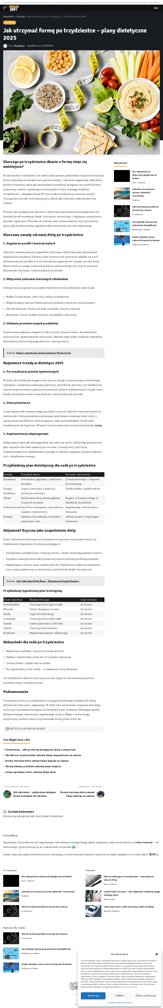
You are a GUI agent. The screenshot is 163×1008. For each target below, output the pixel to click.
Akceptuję (93, 996)
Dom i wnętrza (138, 183)
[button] (156, 954)
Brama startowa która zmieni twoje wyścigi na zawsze (37, 760)
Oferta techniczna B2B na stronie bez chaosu (44, 906)
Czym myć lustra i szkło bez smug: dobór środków (129, 906)
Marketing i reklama (141, 230)
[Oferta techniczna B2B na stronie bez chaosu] (122, 211)
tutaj (98, 425)
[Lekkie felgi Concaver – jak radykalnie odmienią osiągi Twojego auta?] (93, 896)
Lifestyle (10, 23)
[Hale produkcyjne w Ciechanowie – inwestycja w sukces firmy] (93, 881)
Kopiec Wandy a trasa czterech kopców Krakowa (46, 964)
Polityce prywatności (130, 987)
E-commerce (137, 215)
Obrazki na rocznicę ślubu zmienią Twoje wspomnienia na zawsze (43, 755)
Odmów (120, 996)
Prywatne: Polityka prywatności (120, 1002)
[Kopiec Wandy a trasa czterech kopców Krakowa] (122, 241)
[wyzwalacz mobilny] (6, 8)
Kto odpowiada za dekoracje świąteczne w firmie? (144, 175)
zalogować (23, 816)
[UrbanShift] (14, 8)
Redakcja (20, 46)
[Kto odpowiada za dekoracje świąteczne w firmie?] (122, 176)
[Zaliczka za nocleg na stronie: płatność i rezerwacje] (122, 193)
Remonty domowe (112, 911)
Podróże (136, 200)
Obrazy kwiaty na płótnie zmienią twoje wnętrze (33, 766)
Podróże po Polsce (140, 245)
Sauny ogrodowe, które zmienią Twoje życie (30, 772)
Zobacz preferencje (145, 996)
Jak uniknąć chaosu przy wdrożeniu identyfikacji (46, 949)
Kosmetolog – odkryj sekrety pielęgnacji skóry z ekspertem (40, 749)
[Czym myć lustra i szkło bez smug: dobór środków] (93, 911)
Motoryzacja (109, 899)
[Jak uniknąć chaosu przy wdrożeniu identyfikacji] (122, 226)
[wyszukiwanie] (150, 8)
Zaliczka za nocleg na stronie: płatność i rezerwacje (143, 192)
